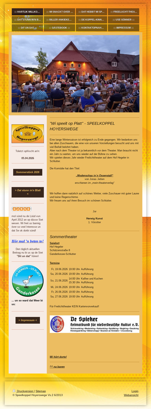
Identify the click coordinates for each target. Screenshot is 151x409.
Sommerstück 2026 (27, 172)
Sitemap (41, 391)
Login (135, 391)
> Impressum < (27, 320)
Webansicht (131, 395)
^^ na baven (57, 366)
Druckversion (25, 391)
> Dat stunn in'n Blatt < (28, 192)
